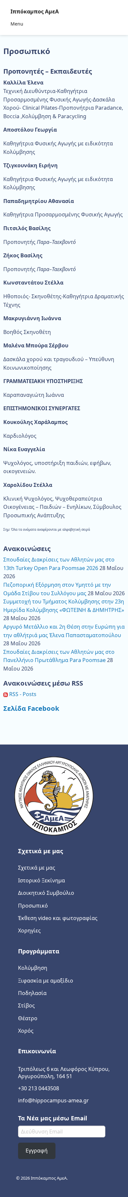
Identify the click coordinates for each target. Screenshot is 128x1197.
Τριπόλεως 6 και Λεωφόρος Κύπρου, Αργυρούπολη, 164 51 (64, 1072)
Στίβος (26, 1005)
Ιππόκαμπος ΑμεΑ (35, 11)
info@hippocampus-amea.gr (53, 1100)
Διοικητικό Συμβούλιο (46, 892)
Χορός (25, 1030)
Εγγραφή (37, 1150)
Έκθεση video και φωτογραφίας (57, 918)
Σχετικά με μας (36, 867)
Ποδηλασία (32, 993)
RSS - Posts (22, 694)
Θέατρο (27, 1018)
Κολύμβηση (32, 967)
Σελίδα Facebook (31, 708)
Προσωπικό (33, 905)
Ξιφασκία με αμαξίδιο (45, 980)
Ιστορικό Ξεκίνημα (41, 880)
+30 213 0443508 (38, 1088)
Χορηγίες (29, 930)
